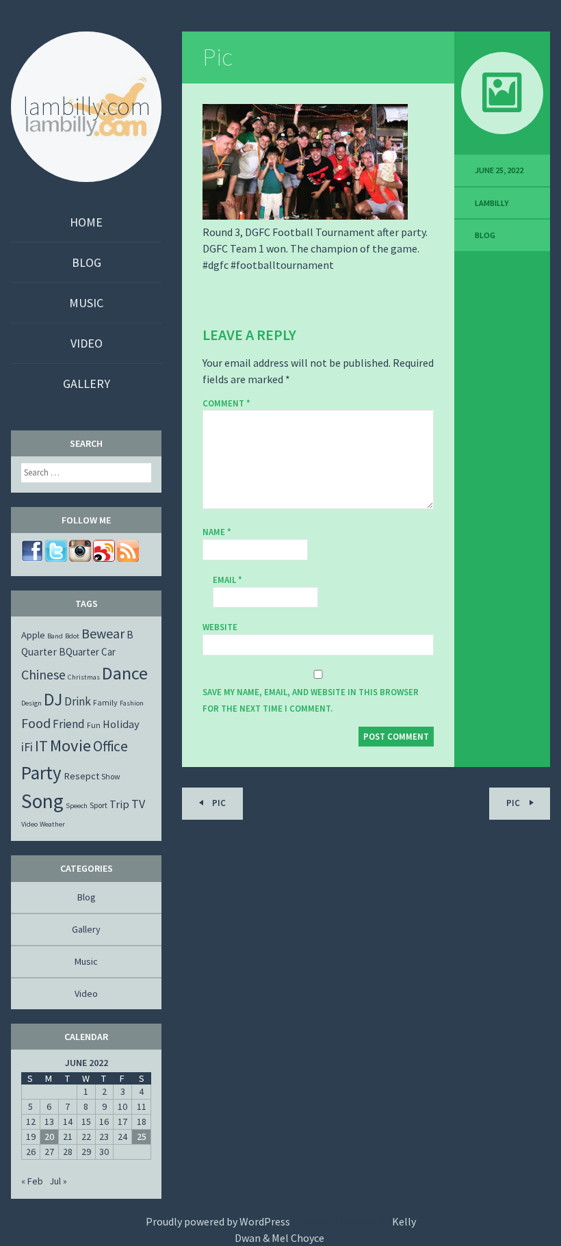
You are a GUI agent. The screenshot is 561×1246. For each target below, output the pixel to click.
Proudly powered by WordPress (218, 1221)
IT (41, 745)
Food (36, 722)
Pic (218, 57)
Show (110, 776)
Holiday (121, 724)
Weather (52, 824)
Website (220, 627)
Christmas (84, 677)
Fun (94, 725)
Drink (77, 701)
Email (227, 580)
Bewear (103, 633)
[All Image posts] (502, 93)
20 (49, 1136)
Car (108, 651)
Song (42, 801)
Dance (125, 673)
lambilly (491, 203)
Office (110, 746)
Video (86, 343)
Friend (69, 723)
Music (86, 303)
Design (31, 703)
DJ (53, 699)
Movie (70, 745)
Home (86, 222)
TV (138, 804)
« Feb (32, 1181)
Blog (86, 262)
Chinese (43, 674)
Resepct (81, 776)
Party (41, 772)
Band (55, 636)
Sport (98, 805)
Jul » (58, 1181)
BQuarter (79, 651)
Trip (119, 804)
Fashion (132, 703)
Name (217, 532)
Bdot (72, 636)
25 (141, 1136)
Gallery (86, 383)
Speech (77, 805)
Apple (33, 635)
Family (105, 702)
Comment (226, 403)
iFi (27, 747)
